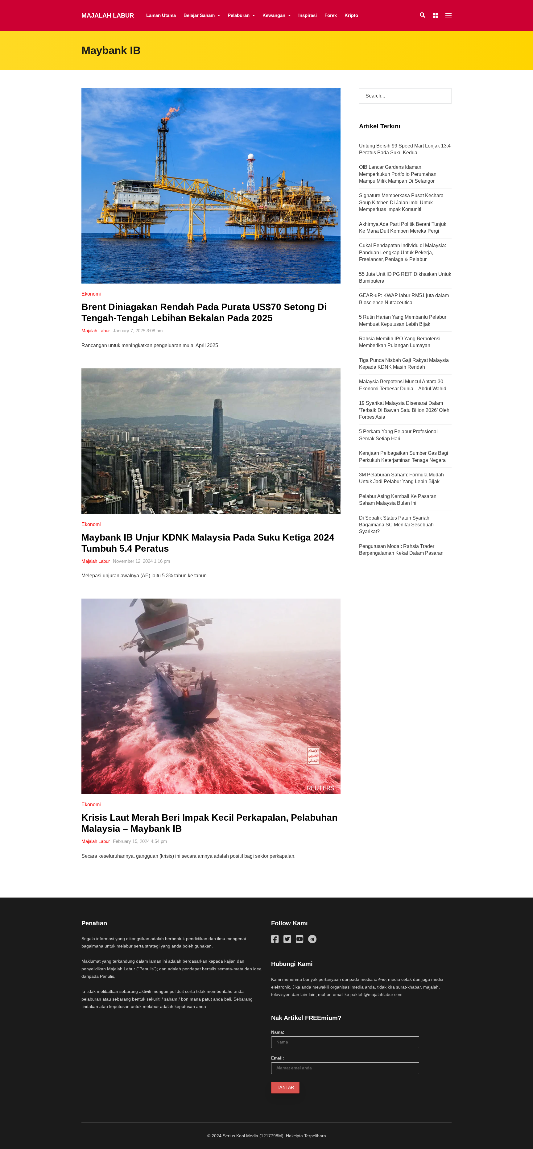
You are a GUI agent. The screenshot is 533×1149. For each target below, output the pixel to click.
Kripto (351, 15)
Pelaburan (239, 15)
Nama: (277, 1032)
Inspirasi (307, 15)
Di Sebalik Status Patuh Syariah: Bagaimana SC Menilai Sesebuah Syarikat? (396, 524)
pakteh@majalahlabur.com (376, 994)
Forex (330, 15)
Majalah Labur (107, 15)
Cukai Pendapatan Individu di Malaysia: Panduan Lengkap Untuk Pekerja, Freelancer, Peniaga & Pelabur (402, 252)
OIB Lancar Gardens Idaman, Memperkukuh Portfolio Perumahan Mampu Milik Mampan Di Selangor (397, 174)
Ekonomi (91, 294)
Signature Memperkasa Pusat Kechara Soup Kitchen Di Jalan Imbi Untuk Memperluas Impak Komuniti (401, 202)
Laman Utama (161, 15)
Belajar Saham (199, 15)
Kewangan (273, 15)
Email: (277, 1058)
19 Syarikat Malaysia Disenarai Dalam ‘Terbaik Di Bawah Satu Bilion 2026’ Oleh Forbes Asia (404, 410)
